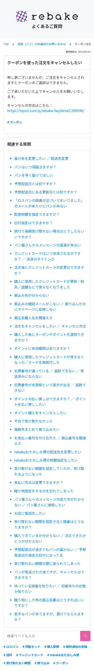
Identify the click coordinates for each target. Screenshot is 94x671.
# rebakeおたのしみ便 (63, 655)
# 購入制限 (51, 646)
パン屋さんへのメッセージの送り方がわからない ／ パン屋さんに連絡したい (49, 502)
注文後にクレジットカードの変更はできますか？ (49, 270)
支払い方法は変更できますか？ (38, 482)
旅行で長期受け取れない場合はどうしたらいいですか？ (49, 233)
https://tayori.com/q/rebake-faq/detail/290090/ (45, 110)
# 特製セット (31, 646)
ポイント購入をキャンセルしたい (40, 412)
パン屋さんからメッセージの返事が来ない (47, 245)
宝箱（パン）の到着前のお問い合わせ (41, 44)
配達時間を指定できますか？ (37, 214)
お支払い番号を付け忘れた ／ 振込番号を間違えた (50, 440)
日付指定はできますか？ (33, 222)
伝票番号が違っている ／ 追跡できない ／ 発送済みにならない (49, 373)
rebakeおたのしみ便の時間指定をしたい (46, 460)
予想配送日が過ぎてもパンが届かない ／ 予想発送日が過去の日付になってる (50, 552)
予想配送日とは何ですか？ (35, 183)
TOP (6, 44)
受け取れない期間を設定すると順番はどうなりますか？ (49, 524)
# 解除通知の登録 (75, 646)
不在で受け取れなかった (33, 421)
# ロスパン (11, 646)
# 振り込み (42, 663)
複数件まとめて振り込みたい (37, 429)
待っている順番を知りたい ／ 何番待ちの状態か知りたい (50, 588)
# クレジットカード (29, 655)
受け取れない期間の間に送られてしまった (47, 563)
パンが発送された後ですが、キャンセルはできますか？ (49, 574)
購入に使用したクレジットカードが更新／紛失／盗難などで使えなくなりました (49, 284)
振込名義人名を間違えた (33, 317)
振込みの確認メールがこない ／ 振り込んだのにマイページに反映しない (50, 306)
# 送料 (7, 655)
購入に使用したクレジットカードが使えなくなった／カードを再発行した (49, 359)
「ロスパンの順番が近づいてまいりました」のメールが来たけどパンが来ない (49, 203)
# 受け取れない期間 (17, 663)
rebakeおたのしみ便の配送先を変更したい (47, 451)
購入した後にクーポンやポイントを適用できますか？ (49, 337)
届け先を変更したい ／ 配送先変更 (41, 158)
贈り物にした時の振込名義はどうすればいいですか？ (49, 602)
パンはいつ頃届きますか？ (35, 166)
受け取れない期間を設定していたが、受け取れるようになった (49, 471)
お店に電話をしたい (30, 513)
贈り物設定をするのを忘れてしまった (43, 490)
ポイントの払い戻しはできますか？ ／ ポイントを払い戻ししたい (50, 401)
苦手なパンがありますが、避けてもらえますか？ (49, 616)
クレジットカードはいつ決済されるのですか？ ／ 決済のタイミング (47, 256)
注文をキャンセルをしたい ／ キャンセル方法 (50, 326)
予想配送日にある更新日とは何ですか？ (45, 192)
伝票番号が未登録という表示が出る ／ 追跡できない (50, 387)
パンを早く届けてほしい (33, 175)
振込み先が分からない (31, 295)
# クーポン (14, 122)
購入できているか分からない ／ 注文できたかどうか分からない (50, 538)
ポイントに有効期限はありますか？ (42, 348)
